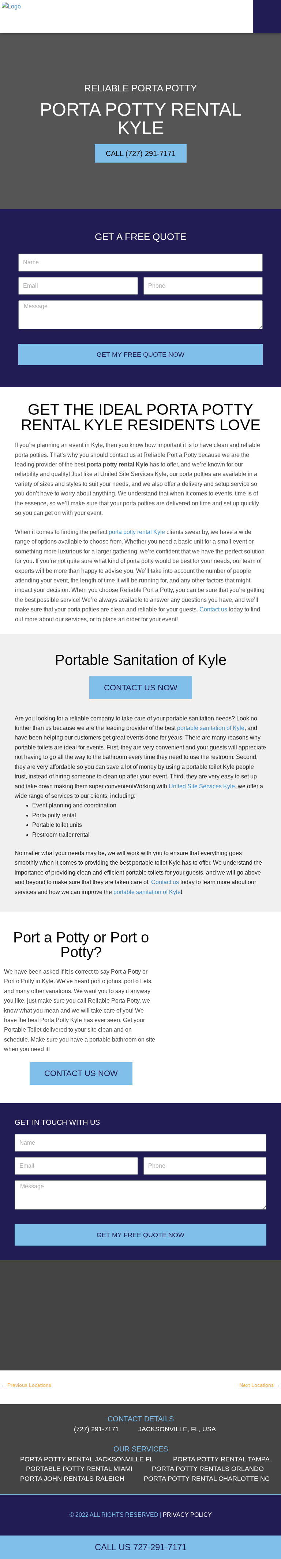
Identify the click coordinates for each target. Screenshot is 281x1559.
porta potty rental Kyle (137, 532)
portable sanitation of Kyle (210, 728)
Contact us (213, 609)
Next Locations (259, 1385)
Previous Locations (26, 1385)
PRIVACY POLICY (187, 1515)
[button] (267, 16)
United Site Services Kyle (202, 786)
